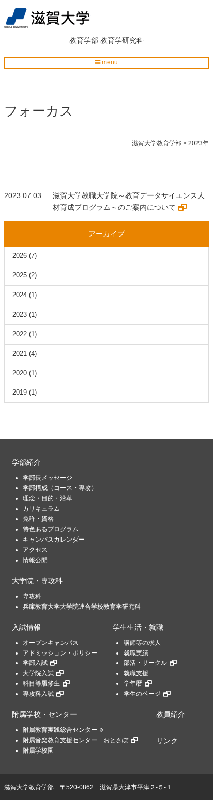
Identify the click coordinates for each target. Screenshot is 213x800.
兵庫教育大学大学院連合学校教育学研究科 (82, 606)
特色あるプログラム (51, 529)
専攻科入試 (38, 693)
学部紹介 (26, 462)
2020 (19, 373)
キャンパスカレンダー (54, 539)
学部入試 (35, 662)
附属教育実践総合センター (60, 729)
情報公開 (35, 560)
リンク (167, 741)
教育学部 (83, 40)
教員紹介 (170, 715)
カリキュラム (41, 508)
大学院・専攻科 (37, 581)
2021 (19, 353)
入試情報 (26, 627)
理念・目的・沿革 (47, 498)
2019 (19, 392)
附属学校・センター (44, 715)
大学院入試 (38, 673)
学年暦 (133, 683)
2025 (19, 275)
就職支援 (136, 673)
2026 (19, 255)
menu (109, 62)
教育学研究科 (122, 40)
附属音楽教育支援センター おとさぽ (75, 740)
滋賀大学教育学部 (29, 787)
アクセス (35, 549)
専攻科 (32, 596)
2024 (19, 295)
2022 (19, 334)
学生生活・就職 (138, 627)
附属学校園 (38, 750)
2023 (19, 314)
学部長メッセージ (47, 477)
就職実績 (136, 653)
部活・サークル (145, 662)
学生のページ (142, 693)
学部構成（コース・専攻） (60, 488)
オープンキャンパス (51, 642)
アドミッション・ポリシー (60, 653)
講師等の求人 (142, 642)
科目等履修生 (41, 683)
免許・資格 (38, 519)
